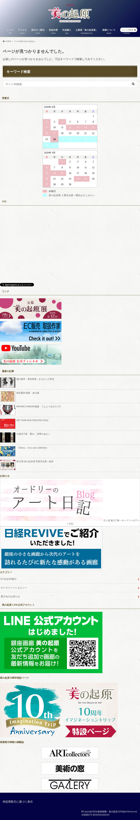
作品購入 (66, 31)
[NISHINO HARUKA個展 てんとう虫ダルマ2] (8, 410)
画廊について (109, 31)
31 (54, 145)
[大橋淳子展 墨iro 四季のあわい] (8, 437)
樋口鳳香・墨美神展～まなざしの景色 (35, 379)
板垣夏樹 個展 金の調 (27, 392)
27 (78, 139)
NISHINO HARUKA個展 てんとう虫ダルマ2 (38, 406)
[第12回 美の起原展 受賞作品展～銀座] (8, 465)
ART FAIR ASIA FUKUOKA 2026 (32, 420)
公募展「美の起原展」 (87, 31)
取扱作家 (53, 31)
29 (93, 139)
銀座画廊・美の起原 (108, 811)
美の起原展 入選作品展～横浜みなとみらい (72, 195)
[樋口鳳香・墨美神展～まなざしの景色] (8, 382)
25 (62, 139)
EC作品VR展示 (9, 578)
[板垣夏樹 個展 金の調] (8, 396)
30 (47, 145)
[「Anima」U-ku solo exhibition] (8, 451)
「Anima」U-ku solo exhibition (31, 447)
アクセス (22, 31)
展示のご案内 (38, 31)
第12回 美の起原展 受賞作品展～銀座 (34, 461)
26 (70, 139)
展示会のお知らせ (10, 596)
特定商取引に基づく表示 (18, 801)
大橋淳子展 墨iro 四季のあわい (33, 434)
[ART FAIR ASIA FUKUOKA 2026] (8, 424)
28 (85, 139)
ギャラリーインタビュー (14, 587)
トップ (10, 31)
